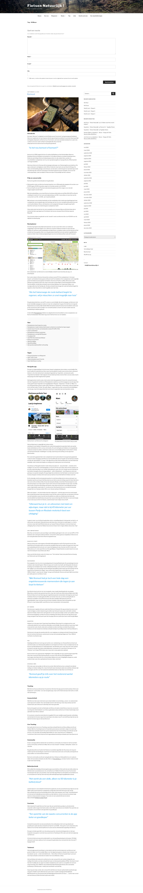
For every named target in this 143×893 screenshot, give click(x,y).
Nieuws (39, 15)
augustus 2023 (87, 158)
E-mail (29, 63)
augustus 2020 (87, 205)
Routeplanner (38, 313)
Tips (69, 15)
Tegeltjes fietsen (104, 129)
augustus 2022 (87, 161)
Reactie (29, 36)
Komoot (31, 94)
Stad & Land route (83, 15)
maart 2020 (87, 219)
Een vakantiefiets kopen (96, 15)
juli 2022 (86, 164)
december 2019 (88, 228)
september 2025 (88, 153)
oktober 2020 (87, 200)
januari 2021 (87, 192)
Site (28, 71)
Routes (62, 15)
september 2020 (88, 203)
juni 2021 (86, 186)
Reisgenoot (54, 15)
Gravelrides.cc (57, 759)
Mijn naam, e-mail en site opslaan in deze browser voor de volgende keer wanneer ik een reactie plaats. (53, 78)
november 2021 (87, 172)
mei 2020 (86, 214)
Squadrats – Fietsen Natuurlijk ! (91, 127)
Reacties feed (87, 251)
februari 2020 (87, 222)
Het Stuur (86, 102)
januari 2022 (87, 169)
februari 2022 (87, 166)
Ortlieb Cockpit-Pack (41, 797)
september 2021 (88, 178)
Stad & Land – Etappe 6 (89, 108)
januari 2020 (87, 225)
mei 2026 (86, 147)
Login (85, 246)
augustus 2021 (87, 180)
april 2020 (86, 217)
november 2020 (88, 197)
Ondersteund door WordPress (44, 889)
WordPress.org (87, 254)
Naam (29, 56)
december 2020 (88, 194)
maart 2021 (86, 189)
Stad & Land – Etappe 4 (89, 113)
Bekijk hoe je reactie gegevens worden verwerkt (64, 86)
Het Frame (86, 105)
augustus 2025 (87, 155)
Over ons (46, 15)
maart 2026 (87, 150)
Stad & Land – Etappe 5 (89, 111)
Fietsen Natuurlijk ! (45, 6)
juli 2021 (86, 183)
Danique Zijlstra (87, 132)
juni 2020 (86, 211)
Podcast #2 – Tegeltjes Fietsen (107, 127)
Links (74, 15)
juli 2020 (86, 208)
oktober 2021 (87, 175)
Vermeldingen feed (88, 249)
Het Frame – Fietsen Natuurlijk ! (91, 122)
